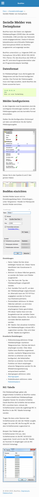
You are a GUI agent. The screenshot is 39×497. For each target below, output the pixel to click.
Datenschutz (7, 493)
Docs (5, 11)
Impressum (25, 491)
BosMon (21, 3)
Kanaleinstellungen (16, 11)
